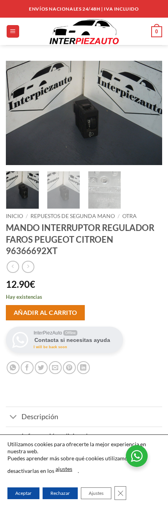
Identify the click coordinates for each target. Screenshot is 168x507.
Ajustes (96, 493)
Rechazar (60, 493)
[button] (13, 31)
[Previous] (19, 113)
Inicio (14, 216)
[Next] (149, 113)
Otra (129, 216)
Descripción (39, 417)
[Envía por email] (55, 367)
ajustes (63, 468)
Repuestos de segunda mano (72, 216)
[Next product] (13, 267)
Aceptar (23, 493)
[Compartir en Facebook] (27, 367)
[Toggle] (13, 417)
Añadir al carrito (45, 312)
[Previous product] (28, 267)
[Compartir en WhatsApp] (13, 367)
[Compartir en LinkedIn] (83, 367)
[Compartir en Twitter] (41, 367)
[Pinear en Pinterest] (69, 367)
